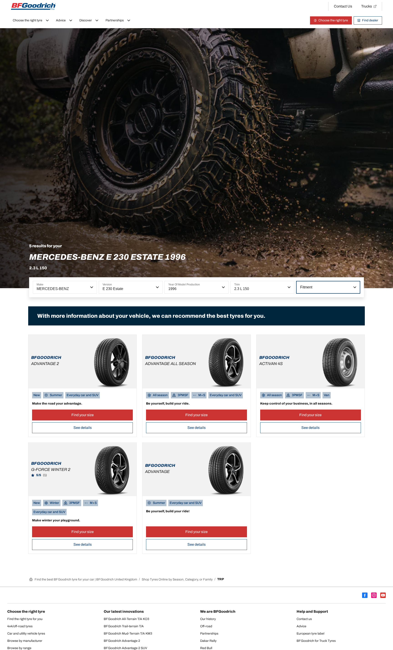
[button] (91, 287)
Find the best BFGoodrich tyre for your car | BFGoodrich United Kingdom (86, 579)
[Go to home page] (33, 6)
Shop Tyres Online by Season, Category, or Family (177, 579)
